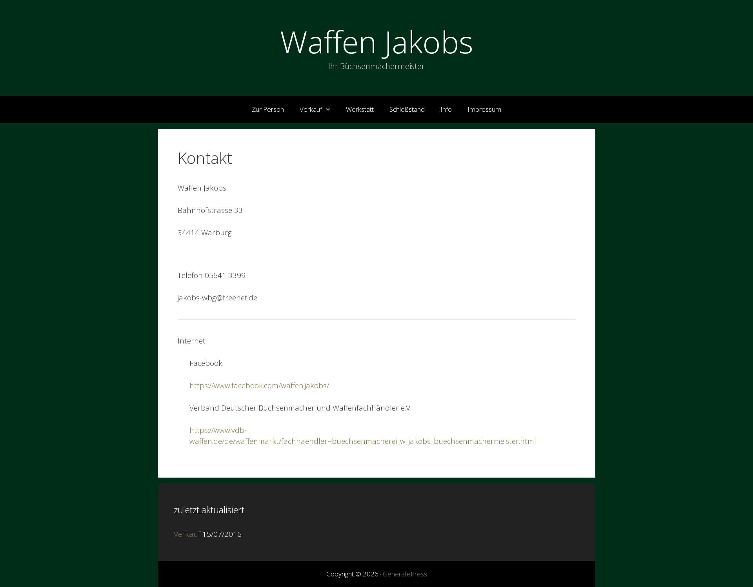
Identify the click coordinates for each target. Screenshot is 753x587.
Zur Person (268, 109)
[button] (330, 109)
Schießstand (407, 109)
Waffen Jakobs (376, 41)
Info (446, 109)
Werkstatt (360, 109)
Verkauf (311, 109)
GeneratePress (405, 573)
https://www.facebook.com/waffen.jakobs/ (259, 385)
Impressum (484, 109)
